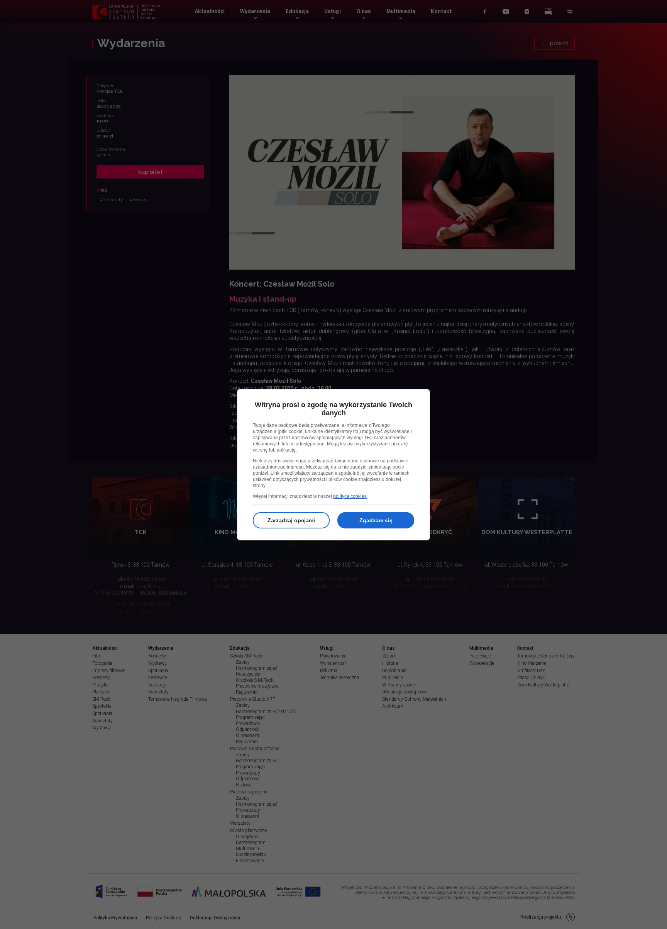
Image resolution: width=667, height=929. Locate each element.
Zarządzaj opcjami (291, 520)
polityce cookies (350, 496)
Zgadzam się (376, 520)
